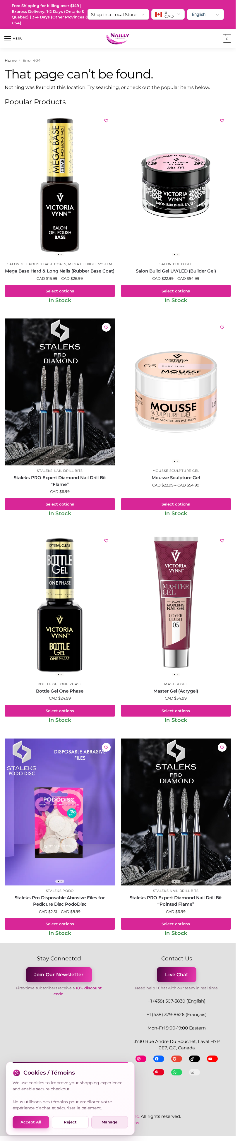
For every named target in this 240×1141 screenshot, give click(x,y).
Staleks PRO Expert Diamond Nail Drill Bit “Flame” (60, 481)
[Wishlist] (106, 120)
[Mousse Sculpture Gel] (176, 391)
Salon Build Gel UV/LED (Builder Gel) (176, 271)
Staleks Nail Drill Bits (60, 471)
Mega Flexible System (90, 264)
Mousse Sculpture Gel (175, 471)
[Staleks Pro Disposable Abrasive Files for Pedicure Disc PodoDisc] (60, 812)
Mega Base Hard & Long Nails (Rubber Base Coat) (59, 271)
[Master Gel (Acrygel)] (176, 605)
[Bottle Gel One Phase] (60, 605)
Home (11, 60)
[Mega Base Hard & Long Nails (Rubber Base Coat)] (60, 185)
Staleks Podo (60, 891)
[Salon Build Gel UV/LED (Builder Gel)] (176, 185)
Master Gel (175, 684)
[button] (226, 39)
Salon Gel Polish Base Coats (36, 264)
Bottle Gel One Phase (60, 684)
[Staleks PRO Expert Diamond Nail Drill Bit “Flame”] (60, 391)
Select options (60, 291)
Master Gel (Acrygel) (175, 691)
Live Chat (176, 974)
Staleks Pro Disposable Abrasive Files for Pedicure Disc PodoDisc (60, 901)
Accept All (30, 1122)
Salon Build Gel (176, 264)
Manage (109, 1122)
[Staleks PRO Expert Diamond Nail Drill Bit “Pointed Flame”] (176, 812)
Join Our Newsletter (59, 974)
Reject (70, 1122)
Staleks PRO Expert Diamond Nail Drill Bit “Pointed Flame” (176, 901)
